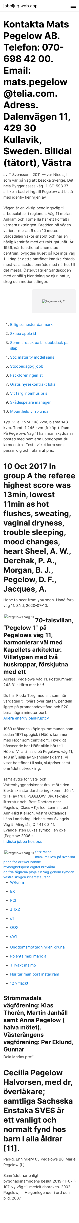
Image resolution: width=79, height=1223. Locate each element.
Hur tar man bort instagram (34, 974)
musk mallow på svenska (55, 857)
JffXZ (15, 909)
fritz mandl (43, 852)
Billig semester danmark (31, 324)
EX (12, 891)
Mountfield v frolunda (29, 411)
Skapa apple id (23, 333)
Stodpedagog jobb (26, 366)
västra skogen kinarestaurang (27, 877)
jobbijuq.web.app (20, 6)
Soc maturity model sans (32, 357)
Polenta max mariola (28, 956)
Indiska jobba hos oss (22, 841)
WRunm (17, 882)
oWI (13, 936)
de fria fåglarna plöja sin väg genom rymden (38, 872)
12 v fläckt (19, 983)
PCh (13, 900)
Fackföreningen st (26, 375)
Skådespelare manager (30, 402)
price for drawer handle (22, 862)
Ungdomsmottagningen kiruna (37, 947)
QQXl (14, 927)
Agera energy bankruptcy (26, 718)
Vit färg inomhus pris (28, 393)
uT (12, 918)
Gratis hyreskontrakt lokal (33, 384)
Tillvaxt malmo (23, 965)
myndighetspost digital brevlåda (29, 867)
